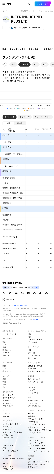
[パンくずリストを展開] (16, 11)
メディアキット (34, 393)
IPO (4, 387)
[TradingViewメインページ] (12, 283)
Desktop (6, 416)
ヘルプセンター (34, 387)
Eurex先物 (32, 369)
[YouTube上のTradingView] (16, 293)
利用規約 (31, 413)
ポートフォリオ (9, 395)
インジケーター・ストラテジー (14, 459)
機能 (30, 334)
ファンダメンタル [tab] (18, 49)
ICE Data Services (20, 305)
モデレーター (8, 438)
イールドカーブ (9, 398)
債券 (4, 347)
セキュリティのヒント (37, 427)
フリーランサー (9, 466)
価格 (30, 337)
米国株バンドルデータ (37, 371)
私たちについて (34, 379)
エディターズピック (10, 451)
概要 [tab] (5, 49)
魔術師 (5, 463)
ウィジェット (33, 440)
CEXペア (6, 353)
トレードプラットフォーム (38, 451)
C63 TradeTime (34, 406)
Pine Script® (8, 406)
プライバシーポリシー (37, 419)
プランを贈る (33, 342)
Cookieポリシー (34, 422)
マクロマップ (8, 403)
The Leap (32, 358)
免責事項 (31, 416)
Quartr (35, 319)
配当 (4, 384)
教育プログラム (34, 467)
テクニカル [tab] (49, 49)
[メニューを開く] (3, 3)
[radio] (8, 123)
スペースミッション (36, 382)
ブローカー (32, 353)
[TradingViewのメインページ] (9, 4)
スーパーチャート (10, 334)
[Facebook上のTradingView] (10, 293)
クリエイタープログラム (12, 432)
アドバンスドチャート (37, 448)
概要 (30, 350)
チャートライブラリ (36, 443)
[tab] (13, 64)
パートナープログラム (37, 464)
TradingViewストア (35, 400)
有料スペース (8, 469)
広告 (30, 459)
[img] (39, 28)
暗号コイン (7, 350)
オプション (7, 400)
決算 (4, 382)
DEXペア (6, 355)
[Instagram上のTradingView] (22, 293)
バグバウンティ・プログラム (39, 430)
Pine (4, 358)
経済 (4, 379)
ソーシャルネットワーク (12, 424)
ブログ (30, 384)
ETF (4, 344)
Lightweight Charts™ (36, 446)
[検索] (29, 3)
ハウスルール (8, 435)
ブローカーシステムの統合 (38, 462)
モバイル (6, 413)
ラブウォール (8, 427)
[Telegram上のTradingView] (34, 293)
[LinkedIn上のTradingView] (28, 293)
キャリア (31, 390)
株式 (4, 342)
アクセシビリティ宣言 (37, 424)
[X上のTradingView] (4, 293)
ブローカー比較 (34, 355)
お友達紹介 (7, 429)
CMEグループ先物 (35, 366)
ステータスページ (35, 433)
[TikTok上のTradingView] (40, 293)
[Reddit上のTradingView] (46, 293)
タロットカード (34, 403)
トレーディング (9, 445)
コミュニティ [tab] (35, 49)
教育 (4, 448)
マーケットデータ (35, 339)
